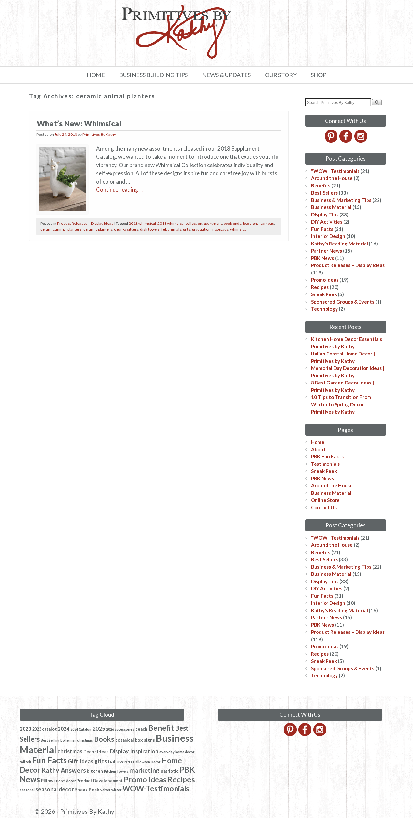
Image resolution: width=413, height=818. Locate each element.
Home (96, 74)
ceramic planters (97, 229)
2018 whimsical (142, 223)
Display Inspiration (134, 750)
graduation (201, 229)
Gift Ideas (80, 761)
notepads (220, 229)
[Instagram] (361, 141)
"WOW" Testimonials (335, 171)
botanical (124, 740)
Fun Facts (322, 229)
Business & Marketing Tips (341, 200)
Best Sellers (324, 192)
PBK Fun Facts (327, 456)
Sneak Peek (324, 294)
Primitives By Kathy (99, 134)
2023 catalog (44, 729)
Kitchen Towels (116, 771)
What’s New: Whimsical (79, 123)
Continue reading (120, 189)
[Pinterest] (331, 141)
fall (22, 762)
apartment (213, 223)
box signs (251, 223)
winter (116, 790)
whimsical (238, 229)
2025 (98, 728)
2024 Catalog (80, 729)
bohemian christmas (76, 740)
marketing (144, 770)
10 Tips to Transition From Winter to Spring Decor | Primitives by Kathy (341, 404)
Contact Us (324, 507)
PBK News (322, 258)
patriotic (169, 771)
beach (141, 729)
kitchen (95, 770)
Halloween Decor (146, 762)
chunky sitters (126, 229)
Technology (324, 309)
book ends (232, 223)
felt (28, 762)
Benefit (161, 727)
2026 (110, 729)
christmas (69, 751)
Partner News (326, 251)
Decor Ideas (96, 751)
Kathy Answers (63, 770)
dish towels (150, 229)
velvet (105, 790)
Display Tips (324, 214)
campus (267, 223)
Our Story (281, 74)
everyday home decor (176, 752)
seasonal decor (54, 789)
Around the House (332, 178)
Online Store (325, 500)
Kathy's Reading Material (339, 243)
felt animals (171, 229)
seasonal (27, 790)
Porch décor (66, 781)
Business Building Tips (153, 74)
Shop (318, 74)
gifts (186, 229)
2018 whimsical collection (179, 223)
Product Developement (99, 780)
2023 (25, 729)
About (318, 449)
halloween (120, 761)
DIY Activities (326, 221)
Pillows (48, 780)
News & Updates (226, 74)
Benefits (320, 185)
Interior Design (328, 236)
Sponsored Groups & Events (342, 301)
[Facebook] (346, 141)
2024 (63, 729)
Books (104, 739)
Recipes (320, 287)
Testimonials (325, 464)
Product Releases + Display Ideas (85, 223)
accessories (124, 729)
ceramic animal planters (61, 229)
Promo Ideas (324, 280)
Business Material (331, 207)
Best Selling (50, 740)
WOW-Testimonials (156, 788)
